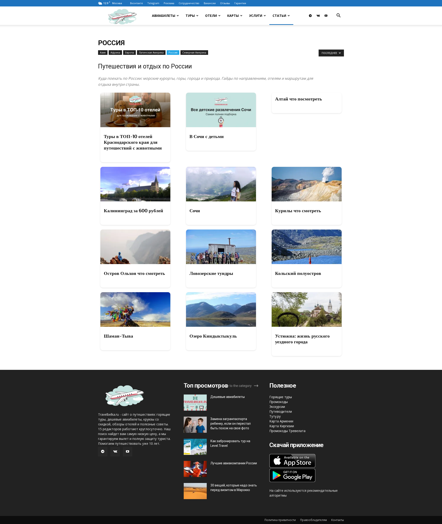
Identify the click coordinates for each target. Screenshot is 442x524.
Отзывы (225, 3)
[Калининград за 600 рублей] (135, 184)
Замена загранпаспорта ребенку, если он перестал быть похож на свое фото (230, 423)
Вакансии (210, 3)
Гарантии (240, 3)
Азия (103, 52)
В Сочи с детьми (206, 136)
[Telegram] (310, 15)
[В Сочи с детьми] (221, 110)
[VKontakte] (318, 15)
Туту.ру (275, 416)
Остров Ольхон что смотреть (134, 273)
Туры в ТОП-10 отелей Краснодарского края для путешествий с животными (133, 142)
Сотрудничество (189, 3)
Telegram (153, 3)
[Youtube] (326, 15)
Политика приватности (280, 520)
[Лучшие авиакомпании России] (195, 469)
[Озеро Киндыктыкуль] (221, 309)
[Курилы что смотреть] (307, 184)
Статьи (279, 15)
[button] (338, 16)
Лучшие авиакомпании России (233, 463)
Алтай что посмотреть (298, 99)
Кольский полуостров (298, 273)
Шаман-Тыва (118, 336)
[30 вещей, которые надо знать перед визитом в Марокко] (195, 491)
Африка (115, 52)
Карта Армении (281, 421)
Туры (190, 15)
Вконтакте (136, 3)
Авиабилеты (163, 15)
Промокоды (278, 402)
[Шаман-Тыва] (135, 309)
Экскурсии (277, 406)
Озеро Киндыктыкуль (213, 336)
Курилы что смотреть (298, 210)
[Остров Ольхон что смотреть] (135, 247)
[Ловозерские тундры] (221, 247)
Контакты (337, 520)
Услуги (255, 15)
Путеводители (280, 411)
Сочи (194, 210)
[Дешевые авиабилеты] (195, 402)
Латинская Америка (151, 52)
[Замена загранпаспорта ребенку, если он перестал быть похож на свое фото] (195, 425)
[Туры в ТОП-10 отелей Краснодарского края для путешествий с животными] (135, 110)
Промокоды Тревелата (287, 431)
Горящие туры (280, 397)
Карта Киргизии (281, 426)
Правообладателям (313, 520)
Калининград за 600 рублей (133, 210)
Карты (233, 15)
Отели (211, 15)
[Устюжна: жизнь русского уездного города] (307, 309)
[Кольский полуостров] (307, 247)
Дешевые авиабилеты (227, 397)
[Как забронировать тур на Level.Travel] (195, 447)
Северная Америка (194, 52)
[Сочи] (221, 184)
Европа (129, 52)
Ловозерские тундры (211, 273)
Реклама (169, 3)
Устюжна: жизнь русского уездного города (302, 338)
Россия (173, 52)
